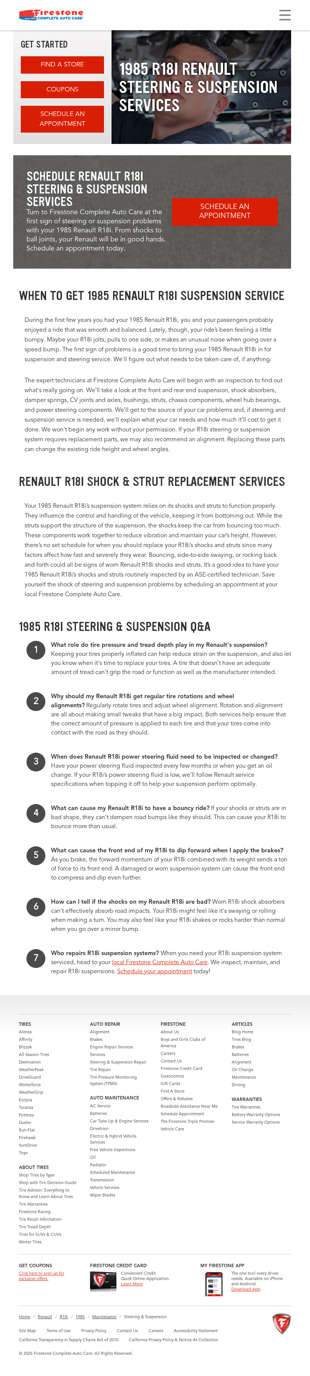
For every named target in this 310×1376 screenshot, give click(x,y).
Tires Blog (241, 1040)
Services (97, 1055)
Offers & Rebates (177, 1099)
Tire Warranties (33, 1205)
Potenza (26, 1115)
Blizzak (25, 1047)
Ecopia (25, 1100)
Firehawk (27, 1138)
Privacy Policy (93, 1331)
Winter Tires (30, 1242)
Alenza (25, 1032)
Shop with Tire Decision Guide (47, 1183)
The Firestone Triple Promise (187, 1122)
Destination (30, 1063)
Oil (93, 1158)
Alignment (100, 1032)
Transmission (102, 1180)
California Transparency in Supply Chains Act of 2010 (68, 1340)
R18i (64, 1317)
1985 (80, 1317)
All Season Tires (34, 1055)
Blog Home (242, 1032)
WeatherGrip (31, 1093)
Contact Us (171, 1061)
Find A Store (62, 65)
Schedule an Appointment (62, 119)
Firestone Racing (35, 1212)
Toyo (23, 1153)
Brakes (96, 1040)
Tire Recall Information (40, 1220)
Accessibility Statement (196, 1331)
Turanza (26, 1108)
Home (24, 1317)
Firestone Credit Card (181, 1069)
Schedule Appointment (182, 1114)
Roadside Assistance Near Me (189, 1107)
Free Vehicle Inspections (112, 1150)
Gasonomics (172, 1077)
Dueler (25, 1123)
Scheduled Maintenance (112, 1173)
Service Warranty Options (256, 1123)
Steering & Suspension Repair (118, 1063)
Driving (238, 1085)
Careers (168, 1054)
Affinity (25, 1040)
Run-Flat (27, 1131)
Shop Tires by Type (36, 1175)
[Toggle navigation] (285, 15)
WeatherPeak (31, 1070)
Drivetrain (99, 1129)
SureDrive (28, 1146)
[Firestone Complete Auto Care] (51, 15)
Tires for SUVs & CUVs (40, 1235)
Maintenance (244, 1078)
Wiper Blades (102, 1196)
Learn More (132, 1284)
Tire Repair (100, 1070)
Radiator (98, 1165)
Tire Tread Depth (35, 1227)
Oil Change (242, 1070)
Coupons (62, 90)
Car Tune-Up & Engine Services (119, 1121)
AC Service (100, 1106)
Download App (245, 1290)
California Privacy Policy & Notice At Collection (173, 1340)
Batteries (98, 1114)
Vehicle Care (172, 1129)
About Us (170, 1032)
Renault (45, 1317)
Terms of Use (58, 1331)
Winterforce (30, 1085)
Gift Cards (170, 1084)
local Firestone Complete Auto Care (160, 963)
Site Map (27, 1331)
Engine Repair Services (111, 1047)
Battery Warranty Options (256, 1115)
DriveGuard (30, 1078)
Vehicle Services (104, 1188)
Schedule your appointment (154, 972)
